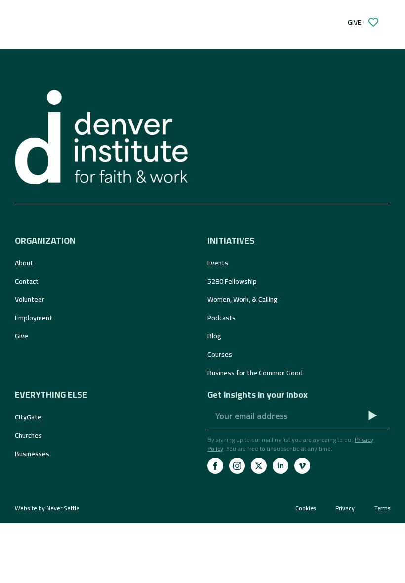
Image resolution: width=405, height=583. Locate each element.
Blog (214, 336)
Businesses (32, 453)
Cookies (305, 508)
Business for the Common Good (255, 372)
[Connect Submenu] (158, 31)
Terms (382, 508)
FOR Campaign (281, 31)
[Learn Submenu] (90, 31)
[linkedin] (280, 466)
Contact (27, 281)
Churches (28, 435)
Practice (201, 31)
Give (21, 336)
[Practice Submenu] (227, 31)
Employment (33, 317)
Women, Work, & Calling (242, 299)
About (24, 262)
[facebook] (215, 466)
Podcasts (221, 317)
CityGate (28, 417)
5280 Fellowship (232, 281)
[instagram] (237, 466)
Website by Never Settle (47, 508)
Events (217, 262)
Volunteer (29, 299)
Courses (219, 354)
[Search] (132, 13)
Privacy (345, 508)
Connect (133, 31)
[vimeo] (302, 466)
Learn (72, 31)
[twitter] (259, 466)
